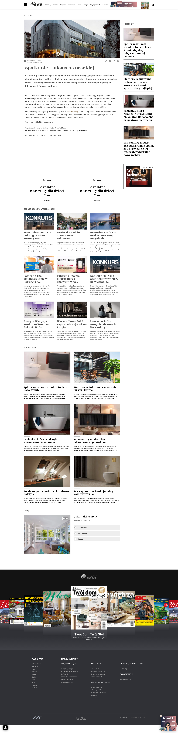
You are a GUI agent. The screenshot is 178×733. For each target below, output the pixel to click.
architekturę (72, 111)
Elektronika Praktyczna (98, 692)
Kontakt (34, 688)
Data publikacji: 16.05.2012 (34, 60)
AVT (140, 717)
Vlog (33, 682)
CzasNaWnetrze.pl (67, 682)
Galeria (34, 674)
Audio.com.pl (95, 669)
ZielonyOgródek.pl (67, 679)
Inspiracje (35, 672)
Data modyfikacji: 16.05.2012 (35, 62)
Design (85, 5)
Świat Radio (94, 698)
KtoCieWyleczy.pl (125, 679)
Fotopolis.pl (123, 669)
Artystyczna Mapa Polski (99, 5)
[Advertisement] (72, 154)
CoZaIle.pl (64, 674)
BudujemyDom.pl (67, 669)
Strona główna (36, 664)
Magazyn (35, 685)
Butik (33, 680)
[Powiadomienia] (5, 727)
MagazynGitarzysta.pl (98, 671)
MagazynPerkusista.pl (98, 674)
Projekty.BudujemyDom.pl (69, 671)
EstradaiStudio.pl (96, 677)
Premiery (47, 5)
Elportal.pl (94, 695)
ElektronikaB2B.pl (96, 687)
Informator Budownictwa (69, 677)
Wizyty (55, 5)
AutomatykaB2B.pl (97, 690)
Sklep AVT (123, 717)
